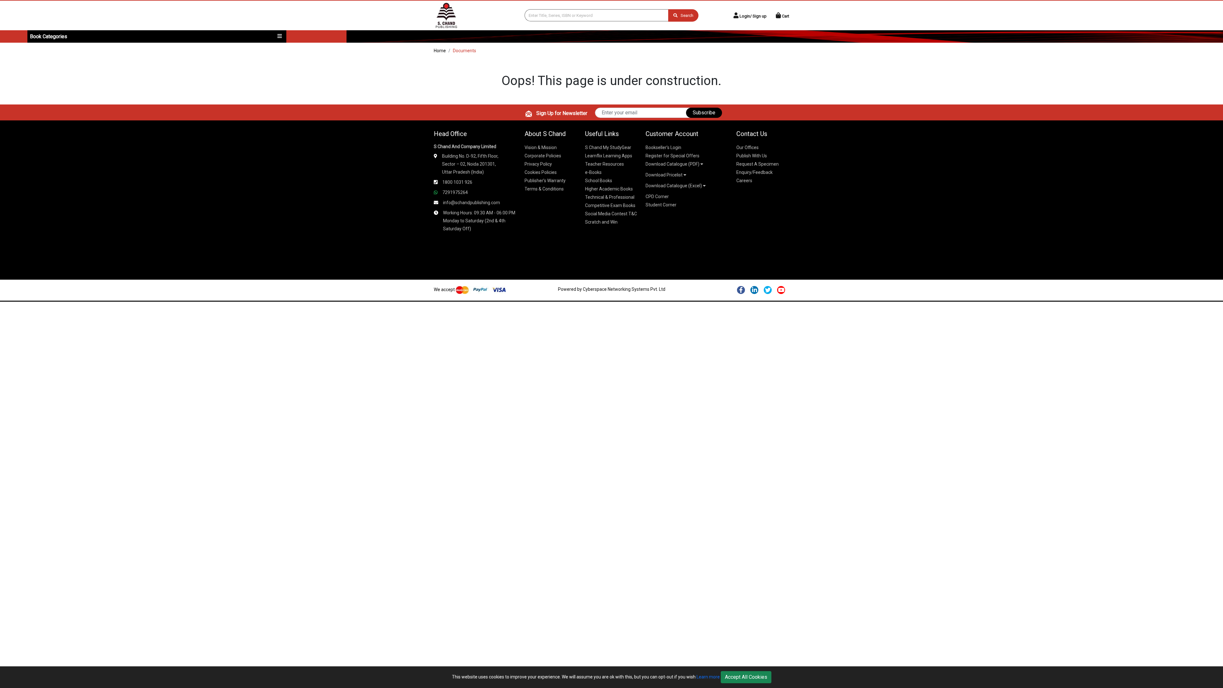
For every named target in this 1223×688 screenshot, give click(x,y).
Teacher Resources (604, 164)
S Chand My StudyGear (608, 147)
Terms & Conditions (544, 188)
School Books (598, 180)
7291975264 (455, 192)
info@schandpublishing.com (471, 202)
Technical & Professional (609, 197)
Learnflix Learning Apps (608, 155)
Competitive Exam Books (610, 205)
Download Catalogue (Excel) (674, 185)
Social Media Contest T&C (611, 213)
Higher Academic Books (609, 188)
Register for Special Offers (672, 155)
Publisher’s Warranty (545, 180)
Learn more (708, 676)
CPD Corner (657, 196)
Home (440, 50)
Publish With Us (751, 155)
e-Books (593, 172)
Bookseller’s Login (663, 147)
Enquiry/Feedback (754, 172)
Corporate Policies (543, 155)
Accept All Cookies (746, 677)
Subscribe (704, 113)
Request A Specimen (757, 164)
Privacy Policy (538, 164)
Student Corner (661, 204)
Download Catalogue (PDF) (673, 164)
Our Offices (747, 147)
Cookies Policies (541, 172)
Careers (744, 180)
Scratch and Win (601, 222)
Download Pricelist (664, 174)
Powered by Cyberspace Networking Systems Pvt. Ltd (611, 289)
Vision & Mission (541, 147)
